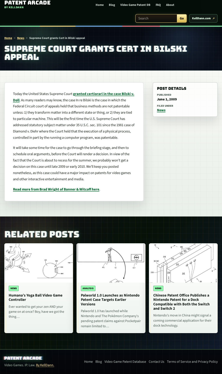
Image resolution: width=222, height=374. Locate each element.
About (170, 5)
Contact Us (156, 361)
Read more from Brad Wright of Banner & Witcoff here (56, 189)
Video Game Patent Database (125, 361)
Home (100, 5)
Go (182, 18)
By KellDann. (45, 365)
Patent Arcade (23, 358)
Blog (112, 5)
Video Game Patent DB (135, 5)
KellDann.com (201, 18)
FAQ (158, 5)
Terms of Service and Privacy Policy (192, 361)
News (20, 38)
